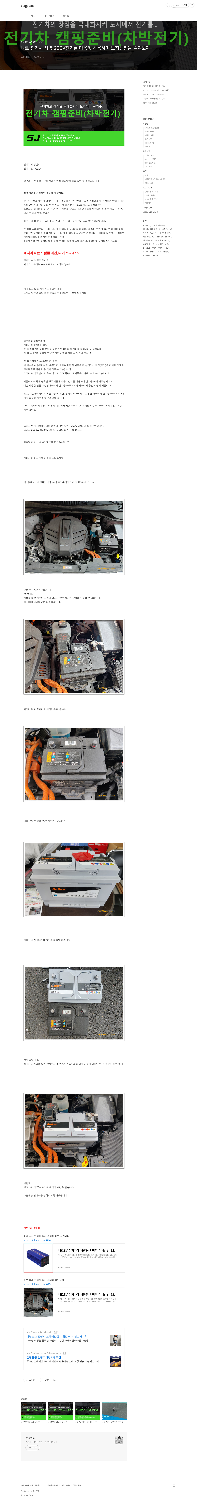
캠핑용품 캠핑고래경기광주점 (44, 1357)
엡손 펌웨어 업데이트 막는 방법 (154, 86)
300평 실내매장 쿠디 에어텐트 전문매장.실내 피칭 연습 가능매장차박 (63, 1361)
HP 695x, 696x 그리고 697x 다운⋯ (157, 90)
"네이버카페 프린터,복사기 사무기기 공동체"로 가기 (64, 1485)
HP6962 (146, 225)
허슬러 (154, 225)
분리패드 (153, 252)
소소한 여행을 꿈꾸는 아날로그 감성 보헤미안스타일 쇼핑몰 (58, 1340)
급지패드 (168, 237)
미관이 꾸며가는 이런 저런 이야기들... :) (41, 1442)
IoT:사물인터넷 (150, 163)
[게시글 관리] (38, 1380)
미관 (161, 244)
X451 (154, 248)
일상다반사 (147, 187)
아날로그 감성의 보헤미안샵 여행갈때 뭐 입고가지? (56, 1336)
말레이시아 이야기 (151, 192)
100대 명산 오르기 (151, 199)
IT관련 (145, 124)
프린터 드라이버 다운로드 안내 (154, 99)
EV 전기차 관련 (150, 195)
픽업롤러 (161, 248)
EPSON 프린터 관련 (152, 128)
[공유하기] (34, 1380)
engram (27, 6)
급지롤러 (157, 240)
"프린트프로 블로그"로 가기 (30, 1485)
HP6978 (146, 255)
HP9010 (155, 244)
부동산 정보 (149, 183)
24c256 (146, 248)
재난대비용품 (148, 229)
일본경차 (169, 229)
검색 (167, 6)
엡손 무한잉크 (148, 237)
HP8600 (165, 240)
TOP (174, 1486)
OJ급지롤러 (159, 237)
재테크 (147, 175)
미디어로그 (49, 15)
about (66, 15)
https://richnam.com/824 (37, 1240)
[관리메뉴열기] (192, 5)
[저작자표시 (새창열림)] (55, 1380)
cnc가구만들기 (162, 252)
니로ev (167, 244)
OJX (167, 248)
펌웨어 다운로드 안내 (150, 103)
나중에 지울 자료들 (150, 212)
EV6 (169, 233)
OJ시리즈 (148, 139)
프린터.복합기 (149, 131)
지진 (155, 229)
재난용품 (161, 225)
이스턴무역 (153, 233)
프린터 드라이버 (150, 135)
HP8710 (162, 233)
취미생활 (146, 151)
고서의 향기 (147, 207)
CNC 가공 (148, 167)
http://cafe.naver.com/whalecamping (44, 1353)
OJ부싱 (162, 229)
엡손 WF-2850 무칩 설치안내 (154, 94)
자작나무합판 (148, 240)
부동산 (145, 171)
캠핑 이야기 (149, 203)
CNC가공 (146, 244)
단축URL (148, 146)
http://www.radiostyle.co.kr (39, 1332)
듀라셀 (145, 233)
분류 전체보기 (148, 119)
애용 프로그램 (149, 143)
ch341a (155, 255)
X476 (145, 252)
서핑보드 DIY (149, 155)
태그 (33, 15)
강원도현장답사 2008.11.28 (155, 179)
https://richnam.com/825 (37, 1284)
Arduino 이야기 (150, 159)
